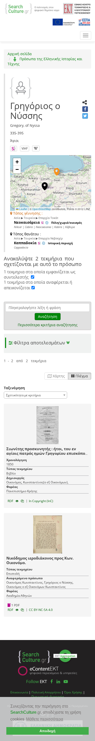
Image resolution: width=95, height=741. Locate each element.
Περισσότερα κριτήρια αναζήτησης (48, 324)
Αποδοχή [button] (47, 731)
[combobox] (35, 395)
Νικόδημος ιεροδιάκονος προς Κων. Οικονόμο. (39, 560)
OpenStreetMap (41, 209)
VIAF (25, 148)
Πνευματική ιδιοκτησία (47, 696)
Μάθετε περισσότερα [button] (44, 719)
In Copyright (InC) (41, 501)
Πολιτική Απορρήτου (46, 692)
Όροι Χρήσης (73, 692)
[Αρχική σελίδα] (32, 8)
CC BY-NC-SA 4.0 (41, 610)
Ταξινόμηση (14, 387)
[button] (57, 172)
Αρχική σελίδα (20, 53)
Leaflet (22, 209)
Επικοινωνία (19, 692)
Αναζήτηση (47, 316)
